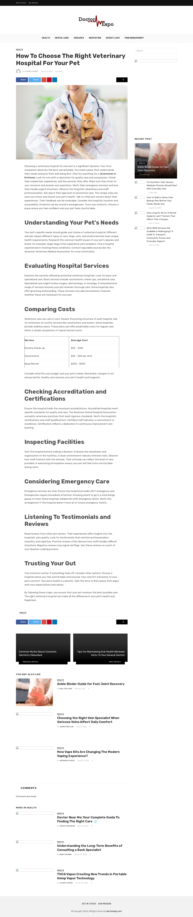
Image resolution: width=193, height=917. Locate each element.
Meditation (95, 38)
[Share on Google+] (44, 79)
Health (46, 38)
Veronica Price (67, 761)
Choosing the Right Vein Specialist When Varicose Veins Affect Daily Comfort (88, 720)
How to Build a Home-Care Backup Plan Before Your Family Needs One (160, 200)
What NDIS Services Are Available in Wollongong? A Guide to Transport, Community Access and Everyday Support (160, 234)
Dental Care (62, 38)
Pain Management (134, 38)
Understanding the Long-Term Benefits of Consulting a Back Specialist (89, 847)
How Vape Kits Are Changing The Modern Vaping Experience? (88, 754)
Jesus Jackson (67, 826)
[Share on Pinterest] (49, 79)
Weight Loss (113, 38)
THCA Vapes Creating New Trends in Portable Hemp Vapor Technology (92, 876)
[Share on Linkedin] (54, 79)
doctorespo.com (114, 911)
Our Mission (33, 3)
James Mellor (67, 727)
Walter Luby (66, 689)
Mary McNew (66, 854)
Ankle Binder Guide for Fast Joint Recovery (90, 684)
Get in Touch (21, 3)
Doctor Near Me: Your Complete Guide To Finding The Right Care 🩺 (88, 819)
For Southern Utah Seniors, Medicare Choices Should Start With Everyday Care (162, 185)
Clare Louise (31, 71)
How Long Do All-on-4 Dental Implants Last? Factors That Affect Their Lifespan (161, 216)
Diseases (79, 38)
